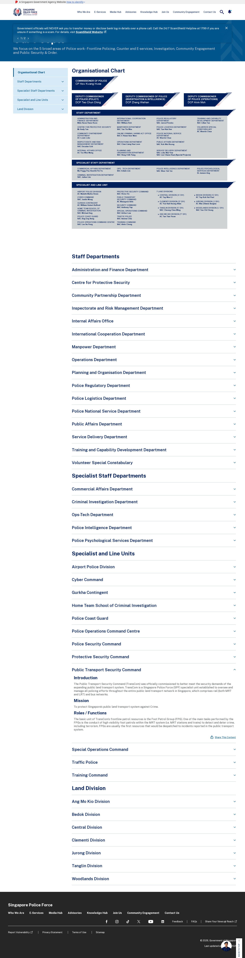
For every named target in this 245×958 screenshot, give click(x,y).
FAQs (194, 921)
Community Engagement (186, 12)
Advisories (130, 12)
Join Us (165, 12)
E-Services (100, 12)
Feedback (177, 921)
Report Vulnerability (19, 932)
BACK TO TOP (239, 950)
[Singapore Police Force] (25, 12)
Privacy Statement (52, 932)
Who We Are (83, 12)
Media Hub (115, 12)
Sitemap (100, 932)
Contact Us (210, 12)
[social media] (106, 921)
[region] (154, 709)
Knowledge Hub (149, 12)
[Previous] (18, 38)
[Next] (28, 38)
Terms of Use (79, 932)
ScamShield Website (89, 32)
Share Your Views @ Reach (219, 921)
